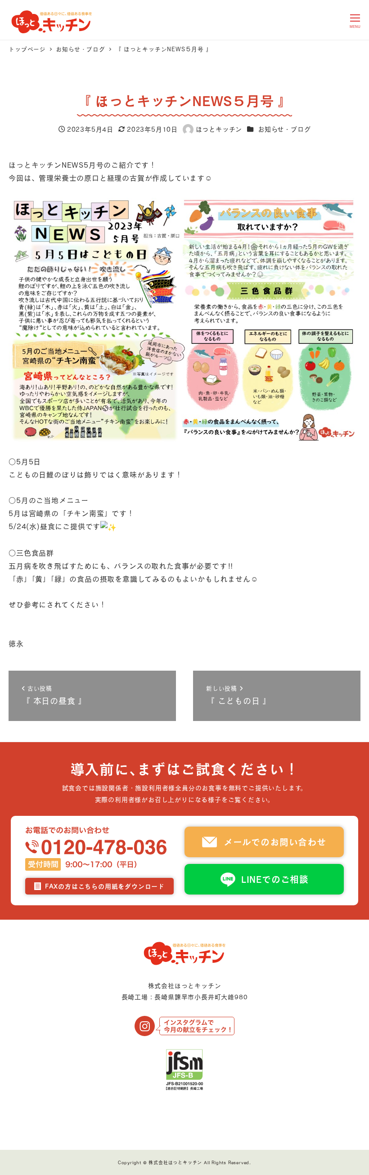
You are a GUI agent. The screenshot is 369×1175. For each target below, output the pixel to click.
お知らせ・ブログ (284, 129)
